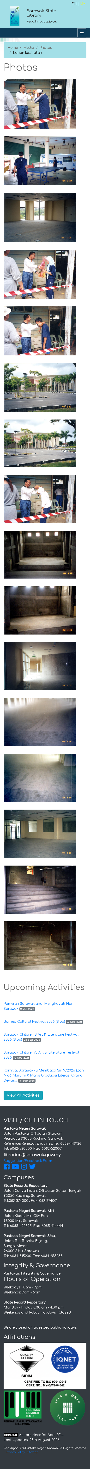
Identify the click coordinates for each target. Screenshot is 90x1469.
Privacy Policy (15, 1452)
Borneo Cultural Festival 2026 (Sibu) (34, 1021)
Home (12, 48)
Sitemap (32, 1452)
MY (82, 4)
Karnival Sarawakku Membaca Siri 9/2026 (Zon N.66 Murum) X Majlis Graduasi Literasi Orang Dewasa (44, 1075)
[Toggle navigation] (82, 32)
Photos (46, 48)
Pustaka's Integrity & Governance (32, 1273)
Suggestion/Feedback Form (28, 1161)
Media (28, 48)
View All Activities (23, 1095)
